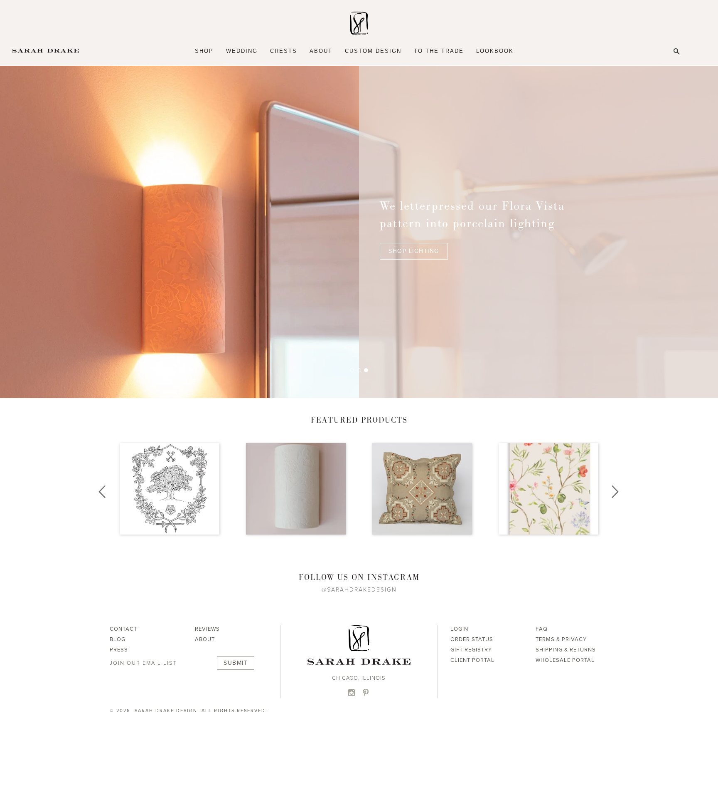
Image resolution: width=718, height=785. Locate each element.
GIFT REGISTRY (471, 649)
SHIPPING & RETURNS (566, 649)
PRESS (119, 649)
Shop (204, 51)
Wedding (242, 51)
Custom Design (373, 51)
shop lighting (414, 251)
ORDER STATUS (471, 639)
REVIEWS (207, 629)
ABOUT (205, 639)
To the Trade (439, 51)
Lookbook (495, 51)
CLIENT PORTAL (472, 660)
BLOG (117, 639)
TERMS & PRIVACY (561, 639)
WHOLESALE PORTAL (565, 660)
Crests (283, 51)
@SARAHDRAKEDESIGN (359, 589)
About (321, 51)
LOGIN (459, 629)
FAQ (542, 629)
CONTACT (123, 629)
